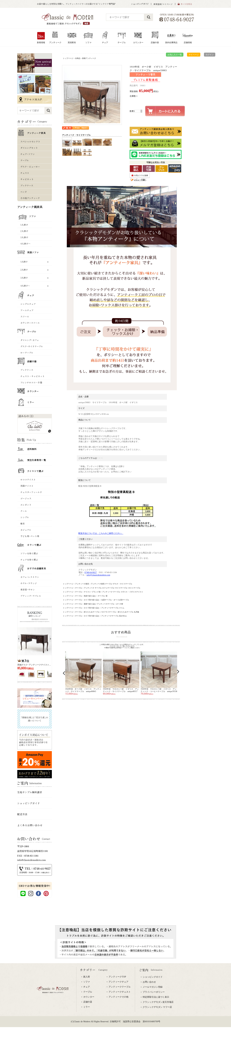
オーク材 (119, 604)
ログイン (210, 54)
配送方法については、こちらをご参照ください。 (100, 533)
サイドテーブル (126, 584)
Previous (64, 673)
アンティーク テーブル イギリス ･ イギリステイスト (122, 592)
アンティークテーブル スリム (112, 608)
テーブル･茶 (102, 596)
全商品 (77, 58)
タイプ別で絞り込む (91, 600)
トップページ (68, 58)
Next (178, 671)
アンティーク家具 (82, 584)
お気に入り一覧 (175, 54)
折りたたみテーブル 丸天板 (128, 612)
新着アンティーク (89, 58)
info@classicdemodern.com (98, 575)
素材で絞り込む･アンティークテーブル (99, 604)
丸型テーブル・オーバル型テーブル (115, 600)
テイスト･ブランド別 (92, 592)
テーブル (78, 588)
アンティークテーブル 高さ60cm (114, 616)
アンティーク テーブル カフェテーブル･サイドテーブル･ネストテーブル (112, 588)
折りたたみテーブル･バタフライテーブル (100, 612)
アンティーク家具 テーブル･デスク (104, 584)
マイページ (194, 54)
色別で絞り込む (90, 596)
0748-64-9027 (91, 572)
